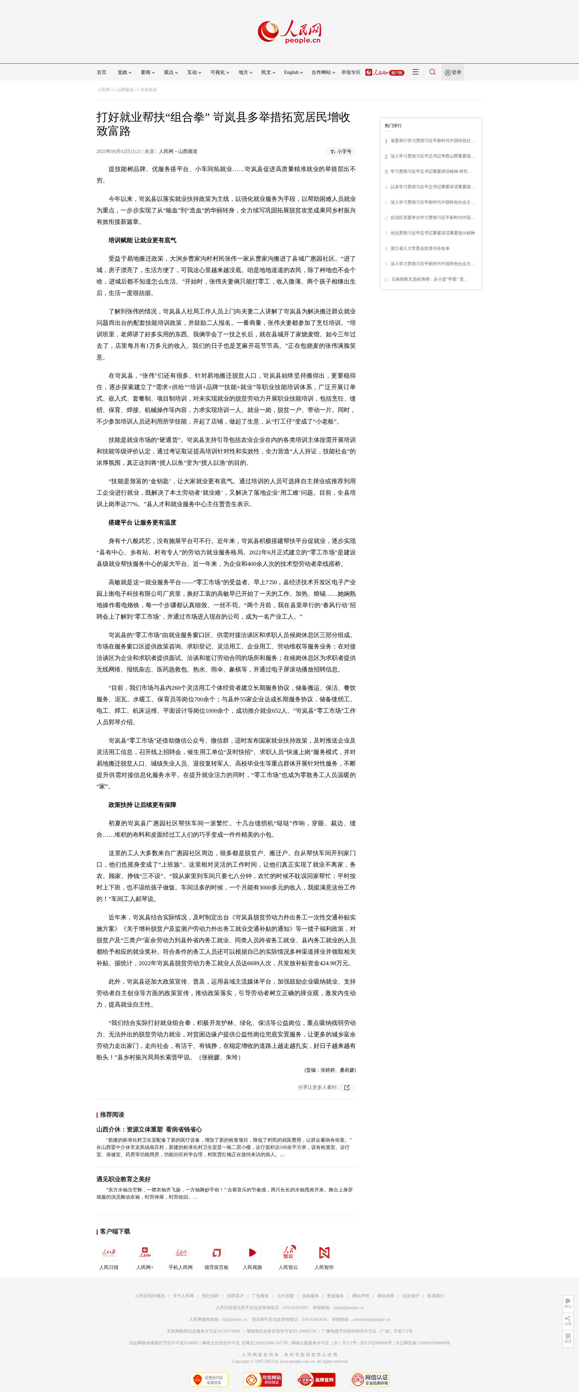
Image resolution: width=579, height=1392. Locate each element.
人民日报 (109, 1267)
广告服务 (260, 1296)
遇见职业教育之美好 (123, 1179)
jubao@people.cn (348, 1307)
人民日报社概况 (150, 1296)
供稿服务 (310, 1296)
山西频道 (125, 89)
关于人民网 (183, 1296)
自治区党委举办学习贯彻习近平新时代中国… (433, 217)
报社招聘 (210, 1296)
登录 (456, 72)
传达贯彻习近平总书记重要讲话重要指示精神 (433, 233)
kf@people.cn (235, 1319)
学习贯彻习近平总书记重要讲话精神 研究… (431, 171)
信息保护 (410, 1296)
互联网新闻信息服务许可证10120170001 (204, 1331)
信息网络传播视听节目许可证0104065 (164, 1343)
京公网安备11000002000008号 (422, 1343)
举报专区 (351, 72)
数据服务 (335, 1296)
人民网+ (144, 1267)
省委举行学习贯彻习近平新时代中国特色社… (433, 140)
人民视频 (252, 1267)
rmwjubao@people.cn (371, 1319)
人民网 (103, 89)
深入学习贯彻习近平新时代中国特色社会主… (433, 202)
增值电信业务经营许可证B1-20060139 (281, 1331)
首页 (101, 72)
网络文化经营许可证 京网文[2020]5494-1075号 (245, 1343)
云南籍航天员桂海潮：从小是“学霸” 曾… (429, 279)
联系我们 (435, 1296)
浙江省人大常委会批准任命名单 (420, 248)
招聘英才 (235, 1296)
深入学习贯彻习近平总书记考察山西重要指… (433, 156)
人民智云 (288, 1267)
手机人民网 (181, 1267)
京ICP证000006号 (376, 1343)
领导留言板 (216, 1267)
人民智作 (324, 1267)
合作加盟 (285, 1296)
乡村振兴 (148, 89)
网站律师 (385, 1296)
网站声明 (360, 1296)
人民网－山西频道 (178, 151)
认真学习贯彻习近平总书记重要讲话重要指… (433, 187)
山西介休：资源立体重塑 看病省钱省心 (149, 1129)
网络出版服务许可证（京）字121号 (324, 1343)
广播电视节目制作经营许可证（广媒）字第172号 (367, 1331)
